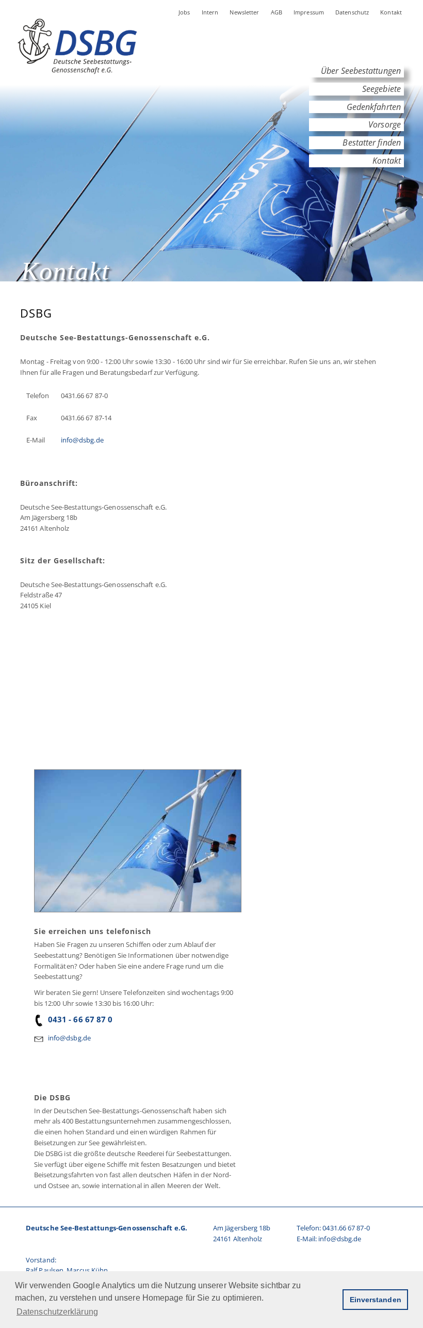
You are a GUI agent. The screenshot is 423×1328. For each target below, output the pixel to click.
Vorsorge (384, 124)
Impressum (309, 12)
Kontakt (391, 12)
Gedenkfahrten (374, 107)
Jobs (184, 12)
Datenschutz (352, 12)
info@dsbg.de (82, 440)
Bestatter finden (371, 142)
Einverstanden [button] (375, 1299)
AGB (276, 12)
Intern (210, 12)
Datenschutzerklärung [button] (57, 1311)
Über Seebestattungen (361, 70)
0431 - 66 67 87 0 (80, 1019)
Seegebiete (381, 88)
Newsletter (244, 12)
